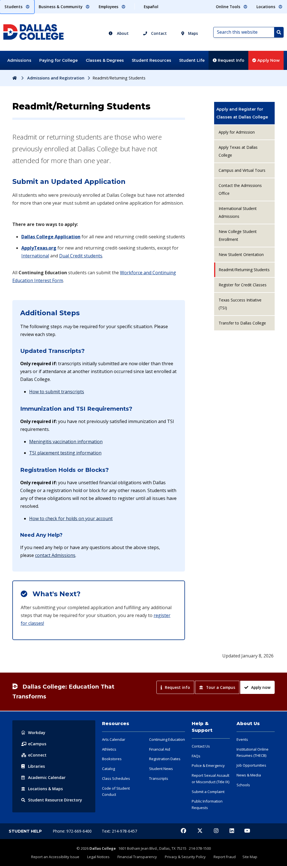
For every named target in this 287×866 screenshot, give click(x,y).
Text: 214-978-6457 (119, 831)
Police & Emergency (208, 765)
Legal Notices (98, 856)
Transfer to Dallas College (242, 323)
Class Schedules (116, 778)
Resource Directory (55, 800)
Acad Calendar (47, 777)
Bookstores (112, 758)
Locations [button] (266, 6)
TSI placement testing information (65, 453)
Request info (177, 687)
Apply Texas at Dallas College (238, 151)
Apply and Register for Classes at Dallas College (242, 113)
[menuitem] (244, 113)
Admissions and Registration (55, 78)
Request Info (230, 60)
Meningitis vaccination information (66, 441)
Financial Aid (159, 749)
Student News (161, 768)
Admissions (19, 60)
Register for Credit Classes (243, 284)
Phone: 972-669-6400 (73, 831)
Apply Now (268, 60)
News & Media (249, 775)
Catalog (108, 768)
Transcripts (158, 778)
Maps (192, 33)
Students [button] (14, 6)
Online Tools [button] (228, 6)
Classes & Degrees (105, 60)
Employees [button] (109, 6)
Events (242, 739)
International (35, 256)
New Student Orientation (241, 254)
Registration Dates (164, 758)
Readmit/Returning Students (244, 269)
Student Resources (151, 60)
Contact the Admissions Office (240, 189)
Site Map (249, 856)
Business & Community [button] (61, 6)
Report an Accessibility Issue (55, 856)
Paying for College (58, 60)
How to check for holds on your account (71, 518)
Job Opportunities (251, 765)
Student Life (192, 60)
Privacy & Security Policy (185, 856)
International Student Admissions (238, 212)
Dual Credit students (80, 256)
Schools (243, 784)
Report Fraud (225, 856)
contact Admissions (55, 555)
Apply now (260, 687)
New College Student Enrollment (238, 235)
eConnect (37, 755)
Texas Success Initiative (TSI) (240, 303)
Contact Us (201, 746)
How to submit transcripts (56, 392)
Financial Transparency (137, 856)
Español (151, 6)
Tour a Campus (220, 687)
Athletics (109, 749)
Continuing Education (167, 739)
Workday (36, 732)
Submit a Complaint (208, 791)
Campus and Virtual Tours (242, 170)
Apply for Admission (237, 132)
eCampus (37, 743)
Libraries (36, 766)
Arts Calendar (113, 739)
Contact (158, 33)
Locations (45, 788)
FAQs (196, 755)
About (122, 33)
